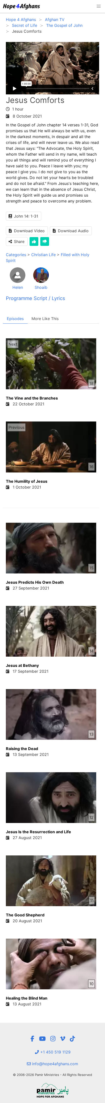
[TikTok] (72, 1038)
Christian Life (43, 254)
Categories (16, 254)
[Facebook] (32, 1038)
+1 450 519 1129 (55, 1052)
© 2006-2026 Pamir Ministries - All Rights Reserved (52, 1075)
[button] (98, 6)
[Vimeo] (62, 1038)
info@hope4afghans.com (54, 1063)
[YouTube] (42, 1038)
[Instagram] (52, 1038)
